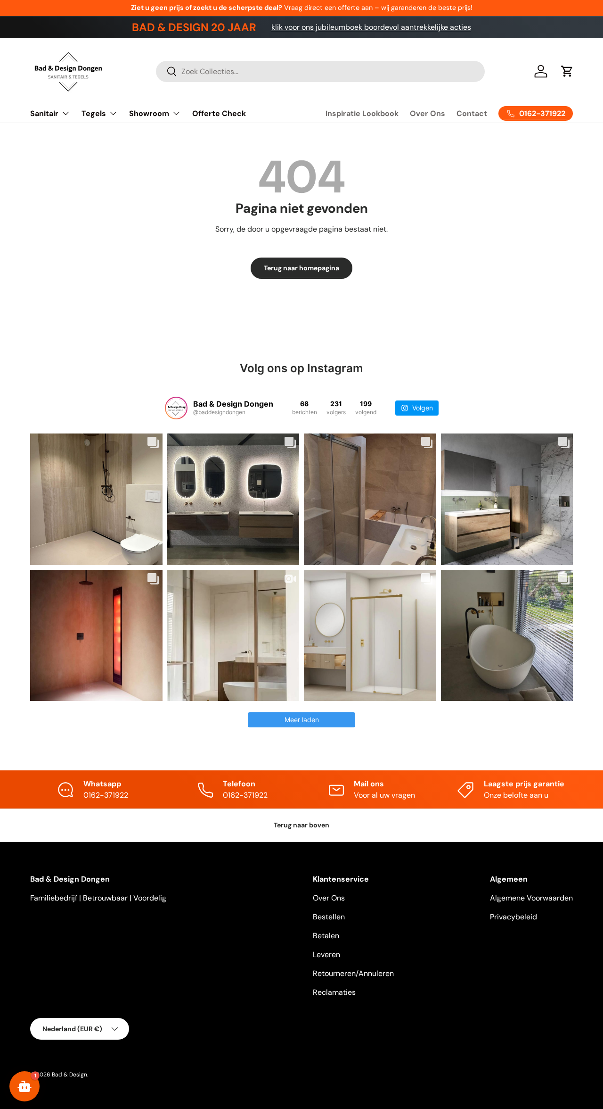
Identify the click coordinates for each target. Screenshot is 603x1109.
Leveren (326, 954)
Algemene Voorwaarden (531, 898)
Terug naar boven (301, 825)
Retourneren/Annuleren (353, 973)
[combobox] (320, 71)
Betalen (326, 936)
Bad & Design (69, 1074)
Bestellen (329, 917)
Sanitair (44, 113)
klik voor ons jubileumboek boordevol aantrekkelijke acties (371, 27)
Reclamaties (334, 992)
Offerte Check (219, 113)
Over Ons (427, 113)
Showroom (149, 113)
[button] (567, 71)
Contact (471, 113)
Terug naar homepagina (301, 268)
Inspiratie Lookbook (362, 113)
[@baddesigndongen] (176, 408)
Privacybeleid (513, 917)
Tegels (93, 113)
